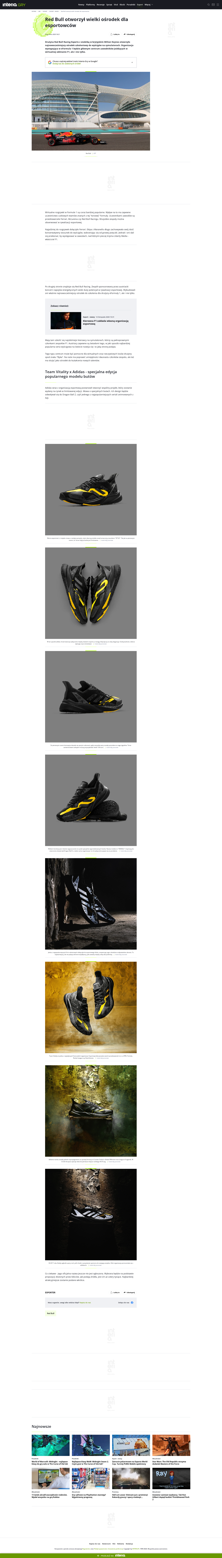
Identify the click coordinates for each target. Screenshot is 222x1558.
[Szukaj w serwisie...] (208, 4)
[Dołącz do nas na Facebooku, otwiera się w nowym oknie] (132, 1302)
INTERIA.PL (136, 1549)
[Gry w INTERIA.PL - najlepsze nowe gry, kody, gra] (22, 4)
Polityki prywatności (100, 1549)
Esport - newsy (54, 11)
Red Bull (50, 1313)
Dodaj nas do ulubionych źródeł (75, 63)
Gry (39, 11)
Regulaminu (86, 1549)
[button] (81, 4)
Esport (45, 11)
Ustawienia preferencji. (115, 1549)
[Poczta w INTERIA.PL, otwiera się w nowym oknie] (213, 4)
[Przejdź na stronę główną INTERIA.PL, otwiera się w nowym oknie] (10, 4)
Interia (34, 11)
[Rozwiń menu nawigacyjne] (218, 4)
